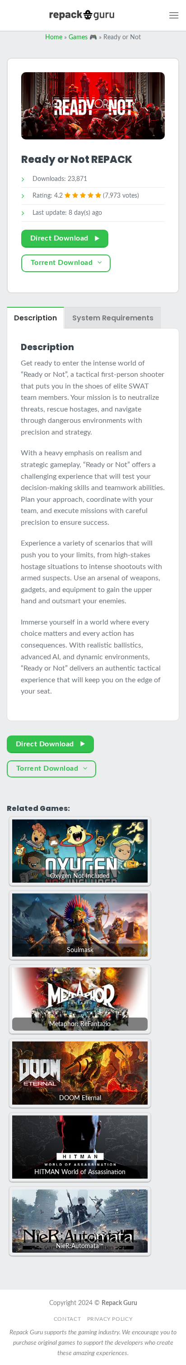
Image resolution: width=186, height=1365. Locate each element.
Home (53, 37)
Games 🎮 (83, 37)
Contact (67, 1319)
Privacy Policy (110, 1319)
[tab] (35, 318)
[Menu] (173, 15)
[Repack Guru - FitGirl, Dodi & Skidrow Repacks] (82, 15)
